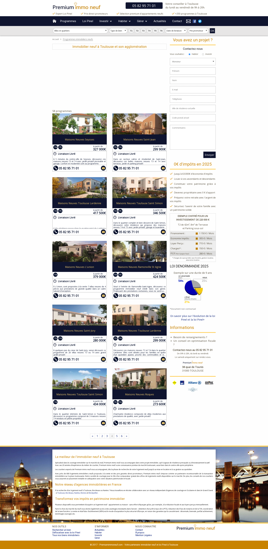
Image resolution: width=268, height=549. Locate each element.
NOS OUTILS (59, 526)
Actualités (160, 21)
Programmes (68, 21)
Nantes (77, 493)
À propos (139, 532)
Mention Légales (143, 535)
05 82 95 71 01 (69, 168)
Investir (104, 21)
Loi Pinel (87, 21)
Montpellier (93, 493)
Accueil (55, 39)
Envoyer (209, 154)
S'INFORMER (102, 526)
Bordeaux (69, 493)
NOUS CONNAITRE (145, 526)
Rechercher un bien (61, 530)
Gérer (140, 21)
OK (212, 30)
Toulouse (61, 493)
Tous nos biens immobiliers (65, 535)
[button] (131, 30)
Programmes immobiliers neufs (78, 39)
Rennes (83, 493)
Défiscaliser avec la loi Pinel (66, 532)
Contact (177, 21)
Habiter (122, 21)
